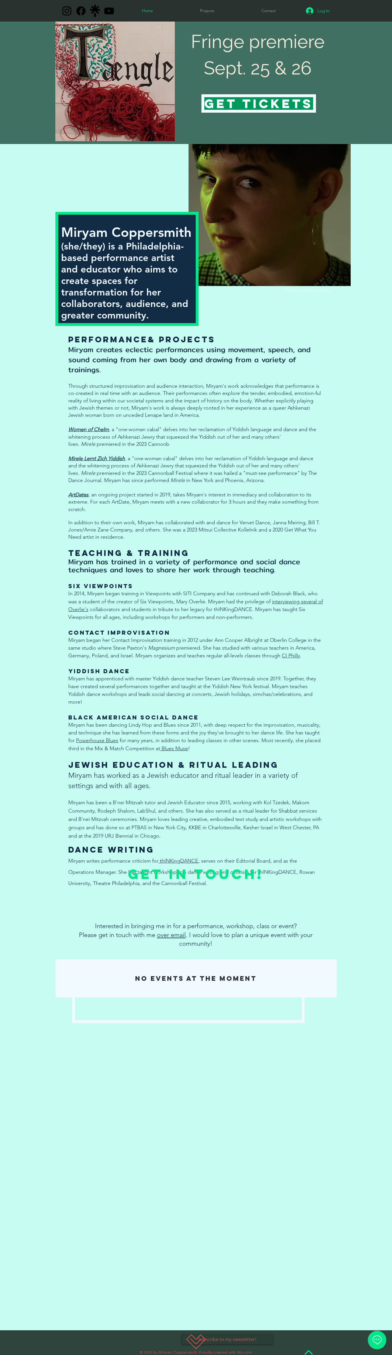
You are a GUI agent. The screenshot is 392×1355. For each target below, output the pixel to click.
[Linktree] (95, 11)
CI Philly (291, 655)
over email (171, 935)
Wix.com (245, 1352)
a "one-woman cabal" (137, 429)
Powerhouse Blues (97, 740)
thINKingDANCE (178, 861)
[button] (268, 10)
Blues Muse (174, 748)
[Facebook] (81, 11)
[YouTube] (109, 11)
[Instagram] (67, 11)
